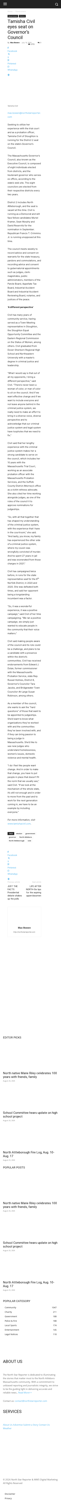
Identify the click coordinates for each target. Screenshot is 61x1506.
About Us (7, 1424)
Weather (7, 1428)
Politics (22, 16)
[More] (24, 75)
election (19, 833)
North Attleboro (25, 837)
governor (12, 837)
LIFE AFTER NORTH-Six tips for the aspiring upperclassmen (33, 891)
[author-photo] (24, 917)
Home (10, 11)
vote (29, 841)
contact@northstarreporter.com (31, 1400)
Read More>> (25, 1392)
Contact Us (44, 1424)
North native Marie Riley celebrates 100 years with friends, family (30, 1075)
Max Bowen (15, 42)
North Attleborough (16, 841)
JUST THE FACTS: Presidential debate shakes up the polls (15, 892)
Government (20, 11)
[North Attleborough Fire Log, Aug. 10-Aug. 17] (30, 1135)
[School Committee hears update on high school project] (30, 1095)
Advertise (18, 1424)
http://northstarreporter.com (24, 932)
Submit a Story (30, 1424)
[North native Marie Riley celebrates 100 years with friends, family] (30, 1055)
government (30, 833)
